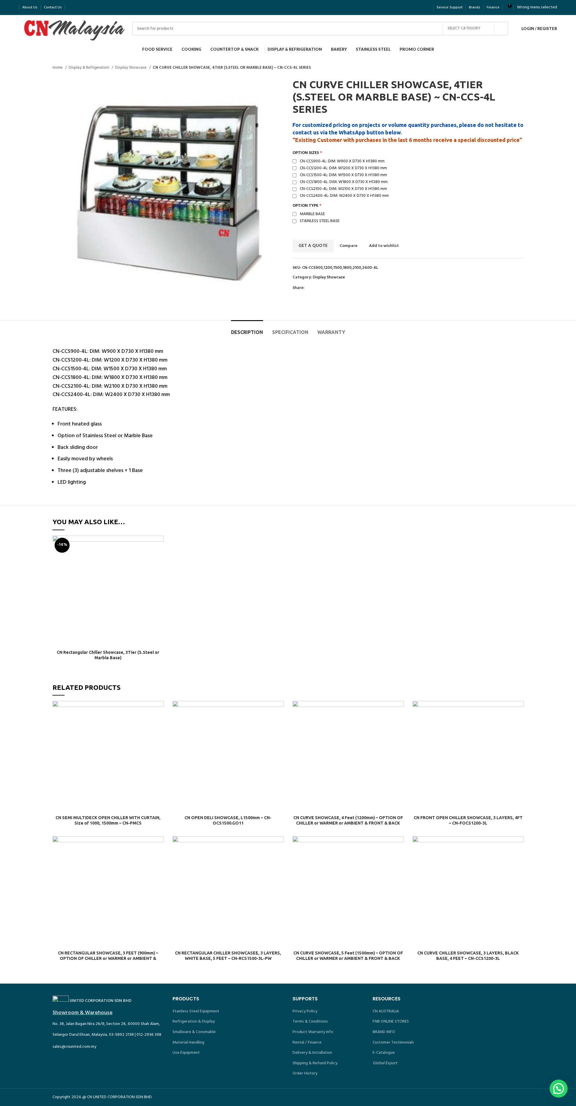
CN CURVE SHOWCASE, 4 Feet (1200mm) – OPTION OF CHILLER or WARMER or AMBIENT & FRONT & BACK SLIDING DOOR (348, 823)
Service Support (449, 8)
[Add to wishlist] (159, 572)
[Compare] (159, 545)
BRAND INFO (384, 1032)
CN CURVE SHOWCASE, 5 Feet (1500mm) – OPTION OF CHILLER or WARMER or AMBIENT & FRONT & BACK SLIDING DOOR (348, 958)
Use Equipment (186, 1052)
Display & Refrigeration (89, 68)
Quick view (159, 559)
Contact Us (53, 8)
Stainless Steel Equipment (195, 1011)
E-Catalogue (384, 1052)
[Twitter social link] (316, 288)
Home (58, 68)
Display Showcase (131, 68)
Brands (474, 8)
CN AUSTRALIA (386, 1011)
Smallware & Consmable (194, 1032)
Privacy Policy (304, 1011)
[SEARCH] (501, 28)
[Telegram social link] (337, 288)
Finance (493, 8)
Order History (304, 1073)
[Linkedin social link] (330, 288)
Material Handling (188, 1042)
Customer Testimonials (393, 1042)
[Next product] (521, 68)
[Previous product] (509, 68)
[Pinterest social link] (323, 288)
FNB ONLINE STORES (391, 1021)
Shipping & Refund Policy (315, 1063)
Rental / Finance (307, 1042)
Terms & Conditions (310, 1021)
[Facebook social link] (309, 288)
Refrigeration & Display (193, 1021)
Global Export (385, 1063)
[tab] (247, 329)
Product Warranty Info (312, 1032)
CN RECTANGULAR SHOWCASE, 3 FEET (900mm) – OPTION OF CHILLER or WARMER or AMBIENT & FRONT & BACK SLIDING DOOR (108, 958)
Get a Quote (313, 245)
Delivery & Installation (312, 1052)
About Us (30, 8)
